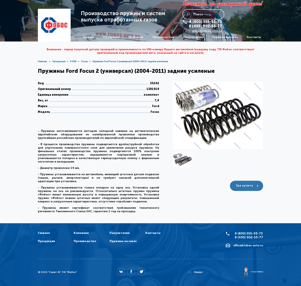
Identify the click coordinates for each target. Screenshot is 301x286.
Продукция (111, 37)
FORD (73, 61)
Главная (88, 37)
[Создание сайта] (253, 272)
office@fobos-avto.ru (207, 31)
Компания (136, 37)
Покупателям (193, 37)
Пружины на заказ (225, 37)
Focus (84, 61)
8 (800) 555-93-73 (205, 21)
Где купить (244, 185)
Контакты (254, 37)
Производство (163, 37)
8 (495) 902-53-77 (205, 26)
